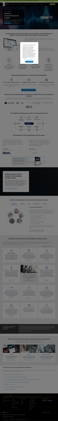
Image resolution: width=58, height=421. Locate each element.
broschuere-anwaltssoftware (36, 231)
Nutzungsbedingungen (6, 414)
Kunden (38, 4)
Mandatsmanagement (27, 4)
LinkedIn (48, 400)
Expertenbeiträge (22, 398)
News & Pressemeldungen (6, 400)
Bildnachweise (31, 408)
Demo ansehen (52, 4)
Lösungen (13, 398)
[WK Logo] (6, 412)
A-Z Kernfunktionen (32, 400)
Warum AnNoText (12, 4)
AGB (29, 409)
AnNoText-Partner (31, 406)
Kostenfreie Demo (28, 90)
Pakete (32, 4)
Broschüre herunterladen (15, 23)
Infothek (35, 4)
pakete (26, 331)
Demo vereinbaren (7, 23)
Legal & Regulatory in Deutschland (8, 416)
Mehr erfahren (28, 260)
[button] (13, 374)
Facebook (43, 400)
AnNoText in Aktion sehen (32, 403)
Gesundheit (13, 400)
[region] (29, 53)
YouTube (50, 400)
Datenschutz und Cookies (14, 414)
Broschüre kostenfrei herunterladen (18, 163)
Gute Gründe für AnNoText (33, 398)
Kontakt (41, 4)
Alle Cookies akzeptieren (29, 61)
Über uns (4, 398)
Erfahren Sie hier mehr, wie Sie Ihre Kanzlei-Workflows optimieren (31, 0)
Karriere (21, 400)
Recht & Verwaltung (14, 407)
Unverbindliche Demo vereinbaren (47, 246)
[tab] (14, 204)
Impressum (22, 403)
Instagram (45, 400)
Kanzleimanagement (19, 4)
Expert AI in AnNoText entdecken (11, 189)
